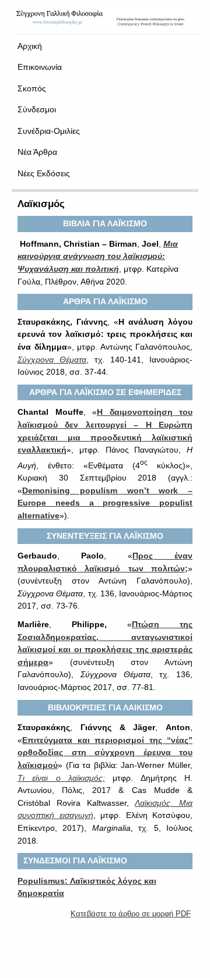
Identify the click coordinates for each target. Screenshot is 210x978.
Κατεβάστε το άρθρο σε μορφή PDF (131, 913)
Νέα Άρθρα (37, 152)
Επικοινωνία (40, 67)
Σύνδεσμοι (37, 109)
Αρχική (30, 46)
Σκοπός (32, 88)
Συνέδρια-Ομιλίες (49, 131)
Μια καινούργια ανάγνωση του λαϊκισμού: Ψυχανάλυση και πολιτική (98, 256)
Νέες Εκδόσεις (44, 173)
